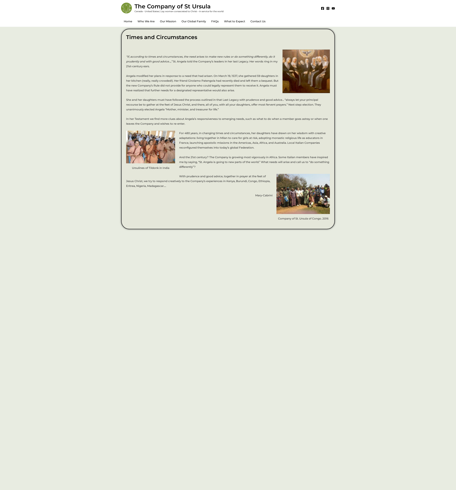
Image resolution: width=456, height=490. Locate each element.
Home (128, 21)
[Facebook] (322, 8)
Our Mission (168, 21)
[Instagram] (328, 8)
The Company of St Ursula (172, 6)
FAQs (215, 21)
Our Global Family (194, 21)
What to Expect (234, 21)
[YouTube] (333, 8)
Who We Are (146, 21)
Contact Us (258, 21)
